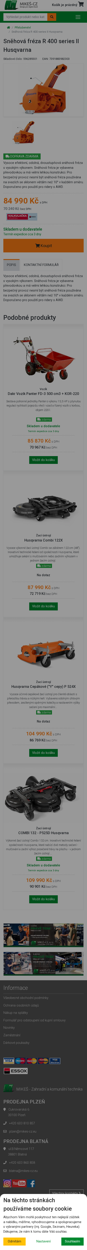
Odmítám (14, 1241)
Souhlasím (72, 1241)
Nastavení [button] (43, 1241)
